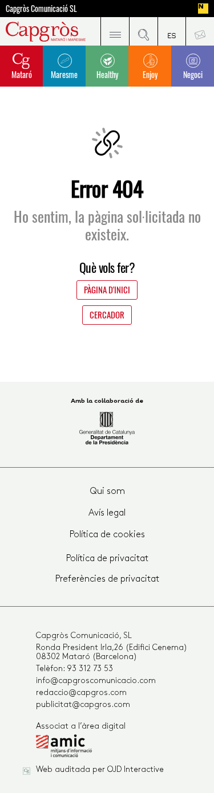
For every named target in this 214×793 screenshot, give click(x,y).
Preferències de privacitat (107, 579)
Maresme (64, 74)
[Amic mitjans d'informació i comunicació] (113, 748)
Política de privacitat (107, 558)
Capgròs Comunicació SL (41, 9)
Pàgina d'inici (107, 289)
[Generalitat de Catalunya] (107, 428)
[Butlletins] (199, 31)
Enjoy (150, 74)
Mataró (21, 74)
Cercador (107, 314)
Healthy (107, 74)
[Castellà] (172, 31)
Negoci (193, 74)
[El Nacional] (203, 8)
